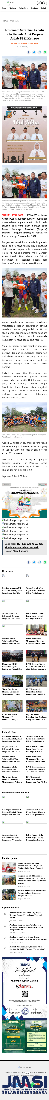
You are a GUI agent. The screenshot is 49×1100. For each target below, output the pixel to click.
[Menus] (4, 3)
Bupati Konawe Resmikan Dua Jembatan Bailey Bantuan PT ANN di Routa (36, 717)
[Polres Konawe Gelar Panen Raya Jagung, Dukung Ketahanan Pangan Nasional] (36, 605)
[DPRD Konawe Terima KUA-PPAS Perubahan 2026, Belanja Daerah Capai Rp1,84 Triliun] (36, 656)
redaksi (14, 43)
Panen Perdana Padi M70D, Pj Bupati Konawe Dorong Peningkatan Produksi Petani (26, 915)
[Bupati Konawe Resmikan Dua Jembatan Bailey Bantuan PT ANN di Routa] (36, 706)
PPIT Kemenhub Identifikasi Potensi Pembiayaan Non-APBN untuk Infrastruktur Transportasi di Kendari (36, 692)
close (27, 1073)
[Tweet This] (34, 52)
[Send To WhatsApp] (45, 52)
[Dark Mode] (39, 3)
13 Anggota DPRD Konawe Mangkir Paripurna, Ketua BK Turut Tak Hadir (11, 666)
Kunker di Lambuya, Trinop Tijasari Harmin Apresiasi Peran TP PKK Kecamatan (28, 938)
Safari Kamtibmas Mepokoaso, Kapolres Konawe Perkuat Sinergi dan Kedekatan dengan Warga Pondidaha (36, 641)
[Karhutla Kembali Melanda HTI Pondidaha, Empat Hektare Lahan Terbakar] (12, 706)
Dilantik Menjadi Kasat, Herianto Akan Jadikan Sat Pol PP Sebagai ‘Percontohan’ (27, 948)
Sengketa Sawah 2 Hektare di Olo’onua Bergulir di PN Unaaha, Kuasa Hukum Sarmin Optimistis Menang (12, 616)
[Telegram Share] (39, 52)
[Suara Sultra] (13, 3)
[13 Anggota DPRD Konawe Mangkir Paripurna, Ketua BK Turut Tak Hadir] (12, 656)
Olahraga (23, 43)
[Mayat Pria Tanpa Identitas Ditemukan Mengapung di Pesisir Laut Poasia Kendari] (12, 681)
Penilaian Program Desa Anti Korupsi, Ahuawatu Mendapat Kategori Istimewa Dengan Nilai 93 (26, 927)
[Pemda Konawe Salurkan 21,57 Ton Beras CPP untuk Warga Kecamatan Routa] (12, 630)
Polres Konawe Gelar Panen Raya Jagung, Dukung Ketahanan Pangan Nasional (35, 616)
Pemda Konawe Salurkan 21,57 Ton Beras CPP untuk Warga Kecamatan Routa (12, 641)
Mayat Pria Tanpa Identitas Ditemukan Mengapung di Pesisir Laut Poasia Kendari (11, 692)
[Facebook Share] (29, 52)
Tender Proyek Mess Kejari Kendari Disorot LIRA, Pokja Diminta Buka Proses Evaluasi (35, 591)
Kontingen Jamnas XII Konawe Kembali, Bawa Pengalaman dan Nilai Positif (12, 591)
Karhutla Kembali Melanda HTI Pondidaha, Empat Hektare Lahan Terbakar (12, 717)
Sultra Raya (33, 43)
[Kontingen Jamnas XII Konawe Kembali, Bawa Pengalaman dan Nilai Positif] (12, 580)
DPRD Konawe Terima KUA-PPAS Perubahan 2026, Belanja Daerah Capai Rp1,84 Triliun (35, 666)
